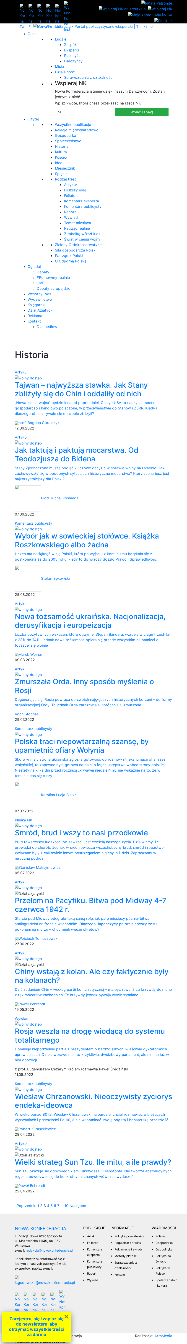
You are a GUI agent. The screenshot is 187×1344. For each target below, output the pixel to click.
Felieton (71, 195)
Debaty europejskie (53, 288)
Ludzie (60, 39)
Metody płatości (125, 1256)
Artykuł (70, 184)
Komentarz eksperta (81, 201)
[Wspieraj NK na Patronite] (156, 2)
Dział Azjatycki (40, 310)
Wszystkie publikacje (73, 124)
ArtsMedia (163, 1336)
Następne (78, 1205)
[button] (163, 20)
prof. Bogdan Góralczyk (39, 422)
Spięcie (61, 173)
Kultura (61, 152)
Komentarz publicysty (82, 206)
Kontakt (34, 321)
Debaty (43, 272)
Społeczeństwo (68, 141)
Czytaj (33, 119)
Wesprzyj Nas (39, 294)
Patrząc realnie (77, 228)
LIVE (40, 283)
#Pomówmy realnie (53, 277)
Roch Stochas (27, 714)
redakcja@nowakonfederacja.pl (49, 1250)
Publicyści (72, 55)
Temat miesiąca (77, 223)
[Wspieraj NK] (160, 8)
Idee (58, 162)
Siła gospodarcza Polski (75, 250)
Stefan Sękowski (55, 578)
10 (66, 1205)
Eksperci (71, 50)
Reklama (35, 315)
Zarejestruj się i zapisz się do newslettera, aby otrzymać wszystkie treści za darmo (36, 1326)
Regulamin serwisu (127, 1243)
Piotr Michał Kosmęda (59, 498)
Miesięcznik (65, 168)
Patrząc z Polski (69, 255)
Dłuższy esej (75, 190)
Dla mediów (47, 326)
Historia (61, 146)
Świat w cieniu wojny (82, 239)
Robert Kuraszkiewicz (37, 1129)
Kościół (61, 157)
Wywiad (71, 217)
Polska (160, 1236)
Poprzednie (26, 1205)
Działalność (65, 72)
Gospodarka (65, 135)
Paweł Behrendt (31, 1004)
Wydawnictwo (40, 299)
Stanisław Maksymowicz (39, 867)
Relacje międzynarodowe (76, 130)
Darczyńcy (73, 61)
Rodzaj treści (66, 179)
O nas (32, 33)
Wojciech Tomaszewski (38, 938)
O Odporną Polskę (70, 261)
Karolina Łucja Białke (59, 794)
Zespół (70, 44)
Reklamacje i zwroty (128, 1249)
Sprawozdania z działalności (88, 77)
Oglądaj (34, 266)
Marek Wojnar (30, 654)
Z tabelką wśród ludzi (82, 233)
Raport (70, 212)
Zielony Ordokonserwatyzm (79, 244)
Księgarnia (36, 304)
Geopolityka (164, 1249)
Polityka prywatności (129, 1236)
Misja (59, 66)
